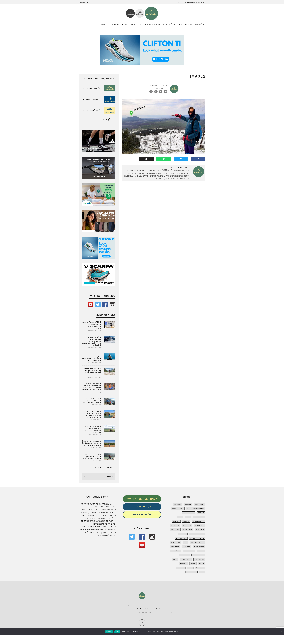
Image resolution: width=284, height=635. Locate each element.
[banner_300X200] (98, 247)
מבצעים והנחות (199, 546)
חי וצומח (186, 521)
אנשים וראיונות (199, 517)
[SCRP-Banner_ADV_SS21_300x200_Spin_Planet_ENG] (98, 274)
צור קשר (179, 2)
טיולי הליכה (175, 525)
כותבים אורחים (158, 85)
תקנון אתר (133, 613)
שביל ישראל (200, 567)
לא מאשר (109, 631)
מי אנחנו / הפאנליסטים (193, 2)
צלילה (175, 559)
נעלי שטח (201, 550)
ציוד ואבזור (135, 24)
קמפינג (193, 563)
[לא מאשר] (281, 632)
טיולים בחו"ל (185, 24)
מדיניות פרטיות (118, 613)
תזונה (202, 572)
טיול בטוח (176, 521)
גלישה (188, 517)
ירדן (185, 542)
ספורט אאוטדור (152, 24)
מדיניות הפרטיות (126, 631)
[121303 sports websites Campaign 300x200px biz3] (98, 194)
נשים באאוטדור (189, 550)
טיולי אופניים (199, 525)
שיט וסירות (180, 567)
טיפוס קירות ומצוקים (197, 538)
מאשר (117, 631)
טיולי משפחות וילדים (197, 534)
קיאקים (201, 563)
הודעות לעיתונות (198, 521)
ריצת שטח (183, 563)
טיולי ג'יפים (187, 525)
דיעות (180, 517)
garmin (188, 504)
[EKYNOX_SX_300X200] (98, 167)
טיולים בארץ (169, 24)
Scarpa (201, 512)
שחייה (190, 567)
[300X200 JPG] (98, 141)
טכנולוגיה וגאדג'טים (197, 542)
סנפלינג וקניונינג (198, 555)
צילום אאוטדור (186, 559)
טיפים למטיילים (181, 538)
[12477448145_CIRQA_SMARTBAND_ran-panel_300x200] (98, 221)
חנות (124, 24)
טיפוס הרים (182, 534)
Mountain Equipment (195, 508)
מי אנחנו (104, 24)
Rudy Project (177, 508)
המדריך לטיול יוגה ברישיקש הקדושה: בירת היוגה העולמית (92, 456)
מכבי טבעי (186, 546)
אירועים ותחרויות (188, 512)
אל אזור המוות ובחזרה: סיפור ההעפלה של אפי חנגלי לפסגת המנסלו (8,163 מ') (91, 341)
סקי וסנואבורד (199, 559)
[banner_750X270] (142, 50)
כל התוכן (199, 24)
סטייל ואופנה (175, 550)
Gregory (177, 504)
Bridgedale (199, 504)
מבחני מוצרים (175, 542)
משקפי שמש (175, 546)
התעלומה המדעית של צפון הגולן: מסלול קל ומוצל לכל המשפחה (91, 443)
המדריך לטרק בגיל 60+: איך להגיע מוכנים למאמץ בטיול (92, 400)
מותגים (115, 24)
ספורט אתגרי (184, 555)
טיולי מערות (175, 529)
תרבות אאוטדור (191, 572)
